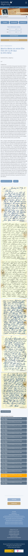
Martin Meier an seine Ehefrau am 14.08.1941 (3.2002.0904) (11, 475)
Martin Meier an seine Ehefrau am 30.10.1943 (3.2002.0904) (11, 483)
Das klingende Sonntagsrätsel (14, 537)
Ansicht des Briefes (5, 411)
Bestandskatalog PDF (14, 40)
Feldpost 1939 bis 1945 (14, 7)
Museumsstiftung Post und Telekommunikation (14, 516)
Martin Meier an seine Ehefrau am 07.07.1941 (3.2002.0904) (11, 464)
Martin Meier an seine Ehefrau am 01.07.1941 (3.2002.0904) (11, 460)
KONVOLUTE (23, 22)
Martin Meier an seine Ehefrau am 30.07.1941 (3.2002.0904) (11, 468)
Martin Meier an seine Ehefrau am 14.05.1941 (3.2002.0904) (11, 457)
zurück (16, 181)
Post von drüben (14, 536)
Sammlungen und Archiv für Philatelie (14, 518)
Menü (26, 2)
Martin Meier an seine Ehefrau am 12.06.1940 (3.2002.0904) (11, 426)
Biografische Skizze (6, 181)
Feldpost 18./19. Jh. (14, 529)
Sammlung (14, 503)
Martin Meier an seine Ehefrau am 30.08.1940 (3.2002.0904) (11, 445)
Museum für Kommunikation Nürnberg (14, 523)
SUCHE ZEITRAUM (14, 35)
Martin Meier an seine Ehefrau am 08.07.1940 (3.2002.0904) (11, 434)
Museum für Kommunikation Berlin (14, 520)
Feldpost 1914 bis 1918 (14, 531)
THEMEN (5, 22)
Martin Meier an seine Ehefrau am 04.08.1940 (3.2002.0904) (11, 441)
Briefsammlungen (6, 3)
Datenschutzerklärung (14, 514)
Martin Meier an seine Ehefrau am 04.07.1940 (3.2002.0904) (11, 430)
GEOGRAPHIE (14, 22)
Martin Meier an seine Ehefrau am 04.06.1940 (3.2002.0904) (11, 423)
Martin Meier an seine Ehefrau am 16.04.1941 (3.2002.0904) (11, 449)
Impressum (14, 513)
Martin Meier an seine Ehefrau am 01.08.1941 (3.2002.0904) (11, 472)
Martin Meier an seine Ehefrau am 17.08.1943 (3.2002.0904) (11, 479)
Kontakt (14, 511)
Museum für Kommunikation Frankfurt (14, 522)
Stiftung (14, 499)
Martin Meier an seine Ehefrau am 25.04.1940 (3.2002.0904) (11, 419)
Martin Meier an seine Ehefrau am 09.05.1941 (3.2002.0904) (11, 453)
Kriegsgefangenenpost (14, 534)
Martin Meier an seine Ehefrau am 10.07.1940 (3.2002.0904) (11, 438)
